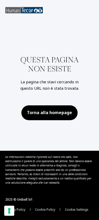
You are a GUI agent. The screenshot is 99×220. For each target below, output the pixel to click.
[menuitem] (15, 209)
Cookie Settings (76, 209)
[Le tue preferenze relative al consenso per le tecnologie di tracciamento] (9, 211)
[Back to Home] (25, 11)
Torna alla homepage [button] (49, 112)
